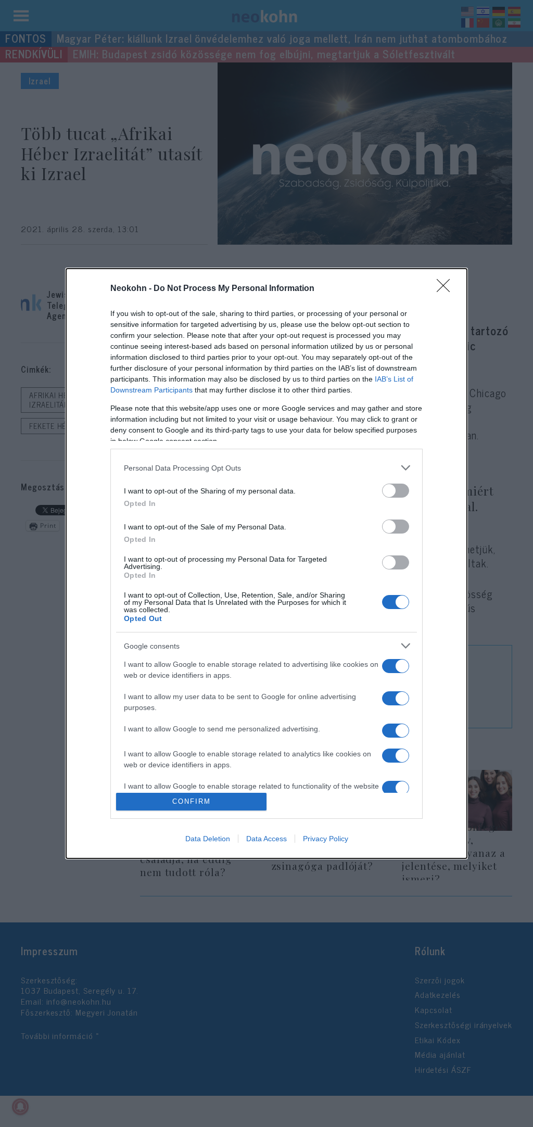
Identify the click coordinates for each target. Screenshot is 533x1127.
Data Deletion (207, 838)
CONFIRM (191, 801)
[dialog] (266, 563)
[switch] (395, 491)
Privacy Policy (325, 838)
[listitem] (266, 467)
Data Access (266, 838)
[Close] (446, 289)
